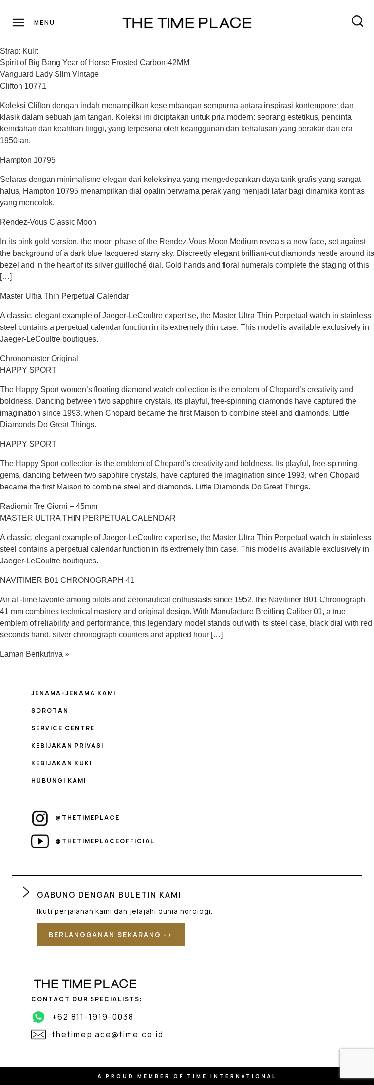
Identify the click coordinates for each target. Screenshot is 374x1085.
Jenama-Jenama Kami (73, 693)
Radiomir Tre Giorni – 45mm (48, 506)
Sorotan (50, 710)
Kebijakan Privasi (67, 745)
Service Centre (63, 728)
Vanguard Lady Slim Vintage (49, 74)
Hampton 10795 (28, 160)
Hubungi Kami (58, 781)
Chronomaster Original (39, 358)
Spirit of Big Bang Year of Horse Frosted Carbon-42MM (94, 62)
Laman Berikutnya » (34, 654)
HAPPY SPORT (28, 370)
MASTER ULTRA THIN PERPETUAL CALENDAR (88, 518)
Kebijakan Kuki (61, 763)
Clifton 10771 (23, 86)
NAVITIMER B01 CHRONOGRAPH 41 (67, 580)
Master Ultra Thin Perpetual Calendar (64, 296)
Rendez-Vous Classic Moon (48, 222)
